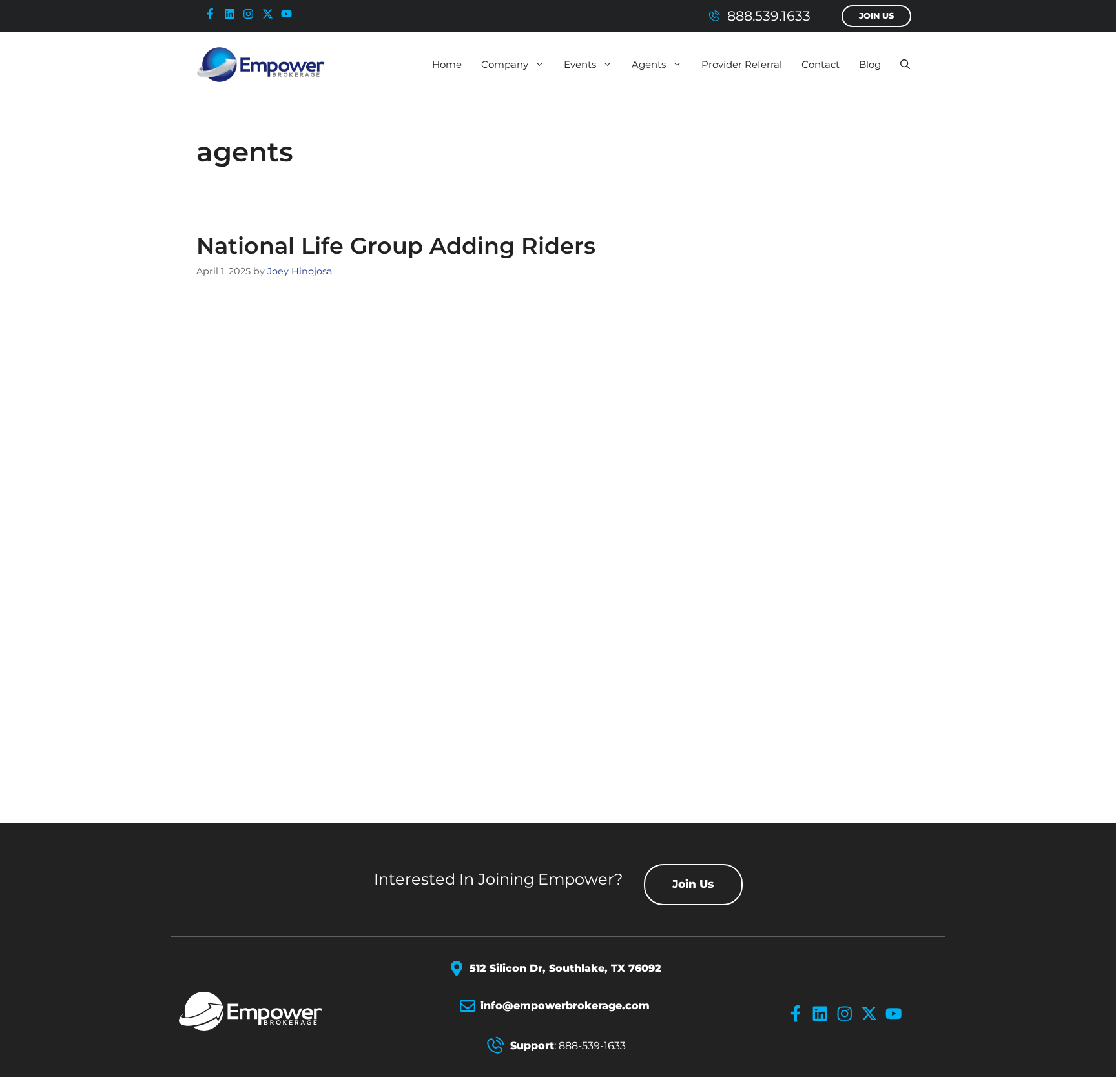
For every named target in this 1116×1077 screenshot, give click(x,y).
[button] (905, 64)
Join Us (876, 16)
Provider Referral (741, 64)
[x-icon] (270, 13)
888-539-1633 (592, 1046)
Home (447, 64)
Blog (870, 64)
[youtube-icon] (289, 13)
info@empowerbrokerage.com (565, 1006)
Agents (649, 64)
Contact (820, 64)
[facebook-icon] (213, 13)
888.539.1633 (769, 16)
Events (580, 64)
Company (504, 64)
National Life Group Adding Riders (395, 246)
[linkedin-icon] (232, 13)
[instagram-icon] (251, 13)
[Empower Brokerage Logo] (265, 1011)
